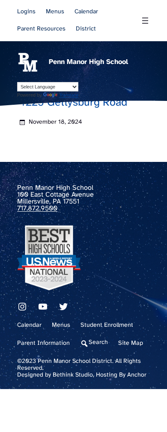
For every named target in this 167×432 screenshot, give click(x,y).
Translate (68, 95)
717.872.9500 (37, 208)
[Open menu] (145, 20)
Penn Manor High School (88, 62)
